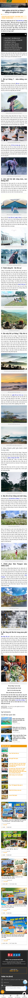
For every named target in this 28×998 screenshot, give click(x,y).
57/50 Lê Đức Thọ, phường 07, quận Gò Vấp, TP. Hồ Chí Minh (15, 979)
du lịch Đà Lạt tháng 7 (20, 700)
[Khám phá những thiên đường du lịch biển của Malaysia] (6, 721)
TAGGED (4, 706)
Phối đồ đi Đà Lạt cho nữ (15, 790)
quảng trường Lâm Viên (13, 457)
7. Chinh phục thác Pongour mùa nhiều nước (13, 47)
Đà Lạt (17, 83)
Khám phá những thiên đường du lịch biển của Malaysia (18, 720)
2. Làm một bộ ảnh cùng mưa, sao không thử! (13, 40)
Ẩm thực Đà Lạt (5, 636)
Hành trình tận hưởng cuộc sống (6, 2)
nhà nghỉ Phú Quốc (13, 758)
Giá (2, 824)
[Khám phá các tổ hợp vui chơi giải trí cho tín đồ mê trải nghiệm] (6, 729)
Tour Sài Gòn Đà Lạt (14, 753)
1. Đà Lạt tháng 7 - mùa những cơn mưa (12, 38)
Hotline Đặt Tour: (14, 969)
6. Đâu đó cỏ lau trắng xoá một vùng (11, 45)
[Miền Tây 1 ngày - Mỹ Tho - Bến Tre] (14, 839)
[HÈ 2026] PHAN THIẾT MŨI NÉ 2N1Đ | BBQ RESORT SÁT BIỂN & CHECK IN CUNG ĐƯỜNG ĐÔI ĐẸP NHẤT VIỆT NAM (13, 936)
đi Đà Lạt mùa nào (16, 145)
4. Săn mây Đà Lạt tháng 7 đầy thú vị (11, 44)
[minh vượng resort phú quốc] (5, 776)
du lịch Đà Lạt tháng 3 (14, 498)
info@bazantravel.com (8, 985)
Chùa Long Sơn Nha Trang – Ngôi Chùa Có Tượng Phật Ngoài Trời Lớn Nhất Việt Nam (19, 738)
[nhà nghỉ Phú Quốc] (5, 760)
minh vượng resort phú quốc (16, 775)
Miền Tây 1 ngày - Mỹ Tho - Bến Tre (10, 849)
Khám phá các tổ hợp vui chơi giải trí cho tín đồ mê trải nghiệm (19, 729)
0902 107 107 (6, 982)
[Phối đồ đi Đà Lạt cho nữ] (5, 792)
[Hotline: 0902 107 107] (2, 992)
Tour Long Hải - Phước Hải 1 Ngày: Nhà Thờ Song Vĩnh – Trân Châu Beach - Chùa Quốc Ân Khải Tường (14, 820)
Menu (26, 2)
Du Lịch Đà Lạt (11, 706)
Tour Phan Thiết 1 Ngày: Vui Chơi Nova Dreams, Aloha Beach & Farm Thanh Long (14, 906)
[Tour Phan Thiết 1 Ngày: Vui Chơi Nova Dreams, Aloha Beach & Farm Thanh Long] (14, 896)
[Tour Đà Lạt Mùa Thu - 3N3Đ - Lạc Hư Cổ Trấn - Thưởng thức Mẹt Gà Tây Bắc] (14, 867)
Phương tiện (4, 823)
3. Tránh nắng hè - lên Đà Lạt (10, 42)
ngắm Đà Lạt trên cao (18, 395)
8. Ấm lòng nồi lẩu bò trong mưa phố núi (12, 49)
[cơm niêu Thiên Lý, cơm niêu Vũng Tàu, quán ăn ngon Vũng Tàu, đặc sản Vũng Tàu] (5, 765)
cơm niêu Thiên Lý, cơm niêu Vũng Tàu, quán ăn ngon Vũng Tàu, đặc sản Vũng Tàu (17, 765)
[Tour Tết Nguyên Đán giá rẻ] (5, 787)
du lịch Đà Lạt (20, 20)
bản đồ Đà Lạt (21, 284)
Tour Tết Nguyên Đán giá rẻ (16, 785)
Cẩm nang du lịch (5, 14)
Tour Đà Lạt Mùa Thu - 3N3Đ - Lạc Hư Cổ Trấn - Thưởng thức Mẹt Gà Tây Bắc (12, 877)
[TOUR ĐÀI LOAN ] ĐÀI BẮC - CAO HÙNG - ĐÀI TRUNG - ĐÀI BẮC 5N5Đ (12, 17)
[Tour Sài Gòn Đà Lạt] (5, 755)
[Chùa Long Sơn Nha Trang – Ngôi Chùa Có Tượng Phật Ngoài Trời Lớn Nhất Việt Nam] (6, 738)
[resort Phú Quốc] (5, 797)
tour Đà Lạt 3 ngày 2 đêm (14, 217)
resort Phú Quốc (13, 795)
